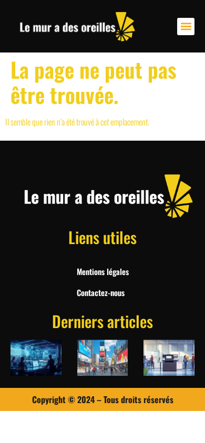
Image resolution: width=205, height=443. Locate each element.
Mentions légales (103, 271)
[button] (185, 26)
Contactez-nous (101, 292)
